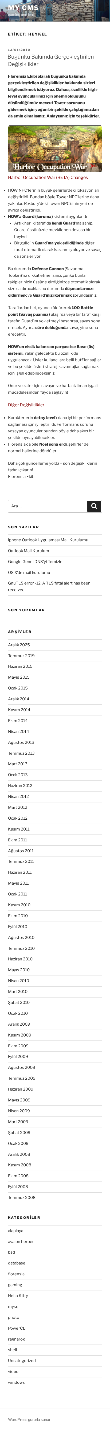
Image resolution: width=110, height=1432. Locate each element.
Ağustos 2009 (21, 1067)
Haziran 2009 (20, 1089)
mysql (13, 1306)
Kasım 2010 (19, 905)
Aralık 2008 (19, 1154)
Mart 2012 (17, 807)
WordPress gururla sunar (29, 1419)
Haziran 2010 (20, 959)
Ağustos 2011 (21, 851)
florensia (16, 1274)
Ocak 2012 (18, 818)
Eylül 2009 (18, 1056)
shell (12, 1349)
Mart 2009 (18, 1121)
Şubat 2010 (19, 1002)
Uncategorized (22, 1360)
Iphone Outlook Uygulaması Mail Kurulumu (48, 540)
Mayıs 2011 (18, 883)
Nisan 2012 (18, 796)
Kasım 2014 (19, 710)
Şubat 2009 (19, 1132)
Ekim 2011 (17, 840)
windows (16, 1382)
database (16, 1263)
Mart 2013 (18, 764)
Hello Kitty (18, 1295)
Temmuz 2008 (22, 1197)
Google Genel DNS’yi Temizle (35, 561)
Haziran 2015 (20, 666)
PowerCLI (17, 1328)
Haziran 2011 (20, 872)
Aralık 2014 (18, 699)
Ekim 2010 (18, 915)
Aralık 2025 (19, 645)
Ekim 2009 (18, 1046)
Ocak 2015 (18, 688)
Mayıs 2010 (19, 970)
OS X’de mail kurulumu (29, 572)
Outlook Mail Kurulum (28, 550)
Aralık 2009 (19, 1024)
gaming (15, 1284)
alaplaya (15, 1230)
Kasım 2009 (19, 1035)
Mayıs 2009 (19, 1100)
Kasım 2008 (19, 1165)
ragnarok (16, 1339)
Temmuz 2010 (21, 948)
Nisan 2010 (18, 980)
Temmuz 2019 (21, 655)
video (13, 1371)
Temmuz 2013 (21, 753)
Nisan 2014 (18, 731)
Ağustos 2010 (21, 937)
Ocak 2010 (18, 1013)
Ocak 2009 (18, 1143)
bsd (11, 1252)
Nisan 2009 (19, 1111)
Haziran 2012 (20, 785)
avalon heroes (21, 1241)
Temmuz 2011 (21, 861)
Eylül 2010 (17, 926)
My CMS (23, 8)
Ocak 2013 (18, 774)
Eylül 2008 (18, 1186)
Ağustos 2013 (21, 742)
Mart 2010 (18, 991)
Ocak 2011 (17, 894)
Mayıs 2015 (19, 677)
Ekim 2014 (18, 720)
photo (13, 1317)
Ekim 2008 (18, 1176)
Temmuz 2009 (22, 1078)
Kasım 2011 (19, 829)
